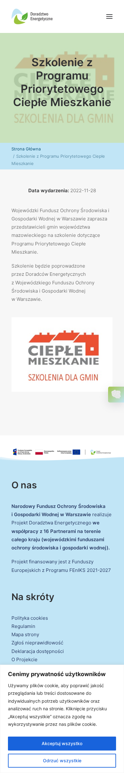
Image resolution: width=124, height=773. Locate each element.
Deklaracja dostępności (37, 651)
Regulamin (23, 626)
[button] (109, 16)
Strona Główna (26, 148)
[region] (62, 719)
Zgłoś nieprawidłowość (37, 643)
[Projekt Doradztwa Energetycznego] (32, 16)
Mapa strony (25, 634)
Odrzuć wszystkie (62, 760)
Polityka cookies (29, 618)
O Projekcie (24, 659)
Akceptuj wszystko (62, 743)
